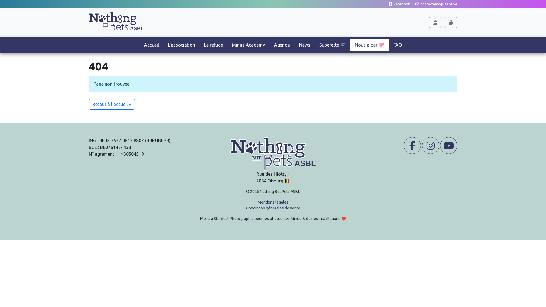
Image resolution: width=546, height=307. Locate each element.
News (304, 44)
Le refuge (213, 44)
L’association (181, 44)
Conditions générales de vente (273, 208)
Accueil (151, 44)
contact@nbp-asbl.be (438, 4)
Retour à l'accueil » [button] (111, 104)
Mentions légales (273, 202)
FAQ (397, 44)
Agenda (282, 44)
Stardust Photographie (234, 218)
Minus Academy (248, 44)
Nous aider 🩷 (369, 44)
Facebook (401, 4)
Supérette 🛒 (332, 44)
